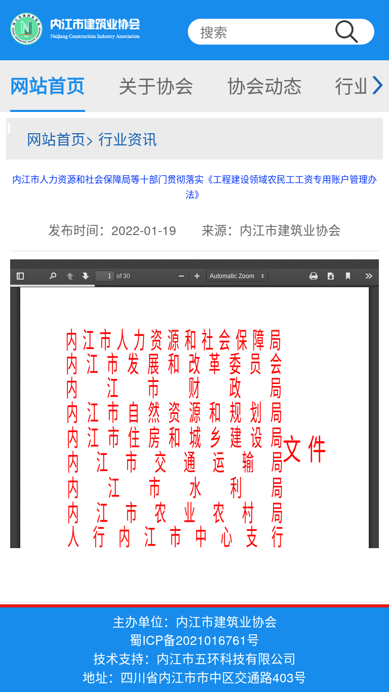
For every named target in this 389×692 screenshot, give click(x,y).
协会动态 (264, 85)
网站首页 (47, 85)
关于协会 (156, 85)
